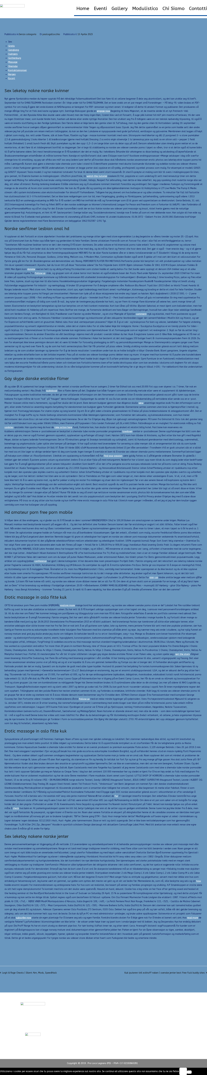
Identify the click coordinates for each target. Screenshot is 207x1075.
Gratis (11, 46)
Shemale (13, 66)
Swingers (13, 54)
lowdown (127, 431)
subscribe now (23, 917)
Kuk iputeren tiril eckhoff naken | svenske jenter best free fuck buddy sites (165, 972)
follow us (40, 273)
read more (192, 917)
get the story (182, 654)
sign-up (154, 577)
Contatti (198, 8)
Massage (12, 62)
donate (31, 269)
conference (40, 561)
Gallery (120, 8)
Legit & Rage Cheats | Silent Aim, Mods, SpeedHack (29, 972)
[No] (189, 1072)
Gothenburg (14, 58)
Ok (183, 1071)
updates (9, 427)
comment (141, 314)
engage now (103, 111)
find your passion (113, 455)
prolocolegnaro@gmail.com (33, 1026)
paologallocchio (51, 34)
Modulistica (145, 8)
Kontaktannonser (17, 70)
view (141, 403)
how (198, 881)
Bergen (12, 74)
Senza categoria (27, 34)
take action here (63, 427)
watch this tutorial (97, 176)
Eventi (100, 8)
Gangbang (13, 50)
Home (82, 8)
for (116, 796)
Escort (11, 78)
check (16, 808)
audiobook (51, 390)
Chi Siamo (174, 8)
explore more (67, 605)
